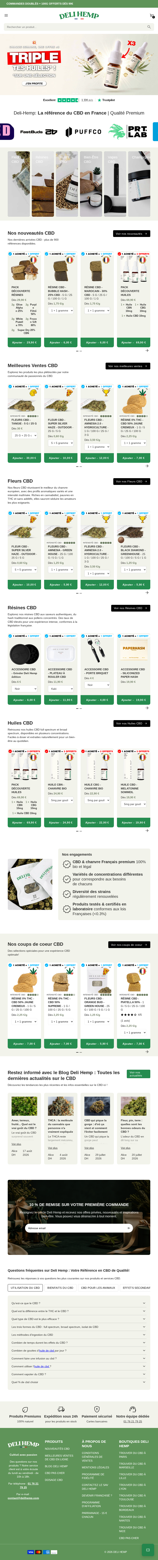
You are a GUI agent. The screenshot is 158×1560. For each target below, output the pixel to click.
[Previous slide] (11, 184)
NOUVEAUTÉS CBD (57, 1448)
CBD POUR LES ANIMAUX (98, 1287)
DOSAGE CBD (54, 1479)
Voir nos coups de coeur (126, 944)
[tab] (74, 93)
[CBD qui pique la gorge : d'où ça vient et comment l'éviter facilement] (97, 1128)
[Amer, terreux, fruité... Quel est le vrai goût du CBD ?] (24, 1128)
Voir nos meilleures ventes (125, 366)
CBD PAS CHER (55, 1473)
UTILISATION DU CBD (25, 1287)
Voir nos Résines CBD (128, 608)
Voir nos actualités (136, 1074)
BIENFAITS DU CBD (60, 1287)
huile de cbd (47, 1350)
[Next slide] (147, 184)
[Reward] (148, 1550)
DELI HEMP (120, 1552)
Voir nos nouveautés (129, 233)
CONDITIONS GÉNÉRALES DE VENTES (92, 1456)
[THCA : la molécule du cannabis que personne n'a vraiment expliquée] (60, 1128)
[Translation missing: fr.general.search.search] (149, 27)
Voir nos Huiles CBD (129, 723)
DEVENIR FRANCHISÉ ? (97, 1495)
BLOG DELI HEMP (56, 1466)
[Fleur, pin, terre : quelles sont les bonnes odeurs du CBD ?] (133, 1128)
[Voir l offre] (79, 64)
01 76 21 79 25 (133, 1421)
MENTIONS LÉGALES (95, 1467)
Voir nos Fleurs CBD (129, 481)
